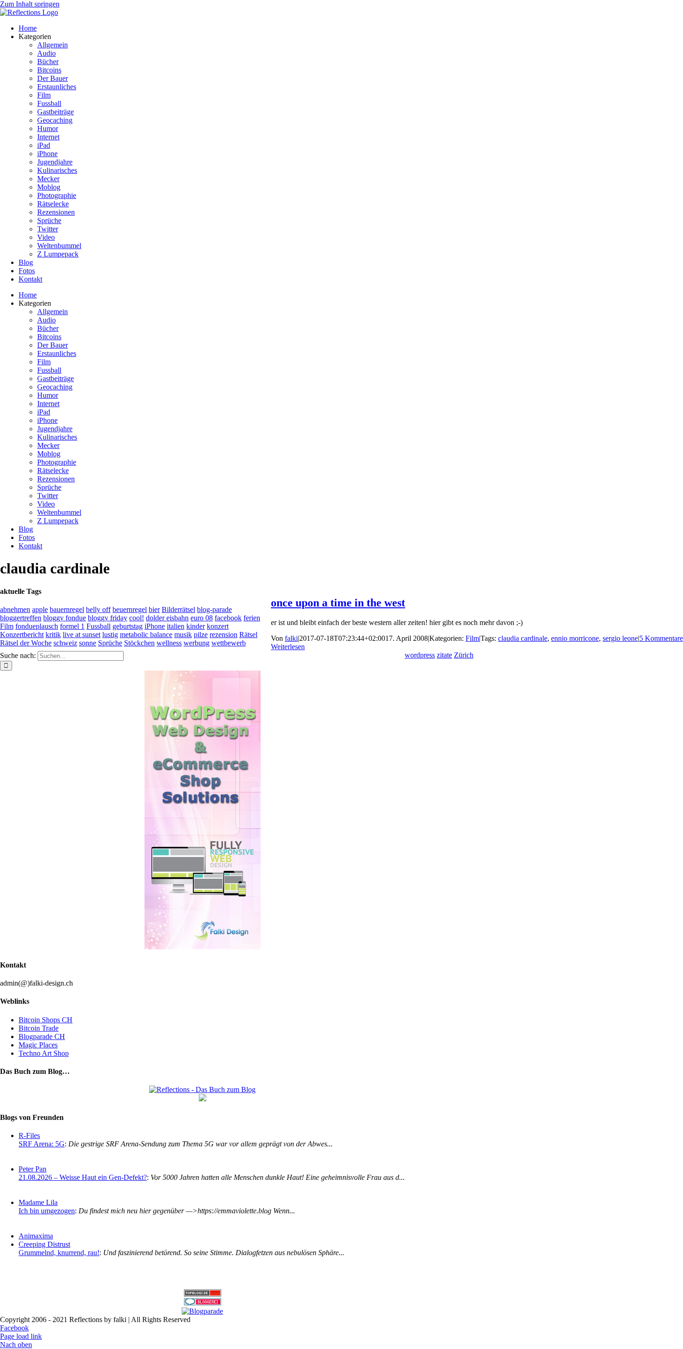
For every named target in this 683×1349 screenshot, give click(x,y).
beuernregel (129, 609)
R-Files (29, 1135)
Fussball (98, 626)
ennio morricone (575, 638)
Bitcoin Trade (39, 1028)
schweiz (65, 643)
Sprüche (110, 643)
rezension (223, 634)
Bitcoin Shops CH (45, 1020)
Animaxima (36, 1236)
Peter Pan (32, 1169)
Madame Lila (38, 1202)
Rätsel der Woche (26, 643)
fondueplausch (36, 626)
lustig (110, 634)
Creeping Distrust (44, 1244)
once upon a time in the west (338, 603)
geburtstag (127, 626)
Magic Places (38, 1045)
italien (175, 626)
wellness (169, 643)
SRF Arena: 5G (42, 1144)
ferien (251, 618)
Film (472, 638)
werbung (197, 643)
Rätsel (248, 634)
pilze (201, 634)
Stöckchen (139, 643)
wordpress (420, 655)
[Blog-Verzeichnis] (202, 1303)
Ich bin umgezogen (47, 1211)
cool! (136, 618)
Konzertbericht (22, 634)
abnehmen (15, 609)
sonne (87, 643)
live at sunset (81, 634)
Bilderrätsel (178, 609)
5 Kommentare (661, 638)
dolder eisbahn (167, 618)
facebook (228, 618)
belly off (98, 609)
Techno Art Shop (44, 1053)
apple (40, 609)
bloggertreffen (20, 618)
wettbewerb (228, 643)
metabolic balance (146, 634)
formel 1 (72, 626)
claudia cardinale (522, 638)
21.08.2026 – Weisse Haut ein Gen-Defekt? (83, 1177)
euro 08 (201, 618)
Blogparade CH (42, 1036)
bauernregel (67, 609)
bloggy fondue (64, 618)
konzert (218, 626)
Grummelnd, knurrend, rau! (59, 1253)
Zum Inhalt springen (29, 4)
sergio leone (620, 638)
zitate (444, 655)
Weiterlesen (288, 647)
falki (291, 638)
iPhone (154, 626)
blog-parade (214, 609)
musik (183, 634)
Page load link (21, 1336)
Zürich (463, 655)
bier (154, 609)
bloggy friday (107, 618)
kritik (53, 634)
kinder (195, 626)
